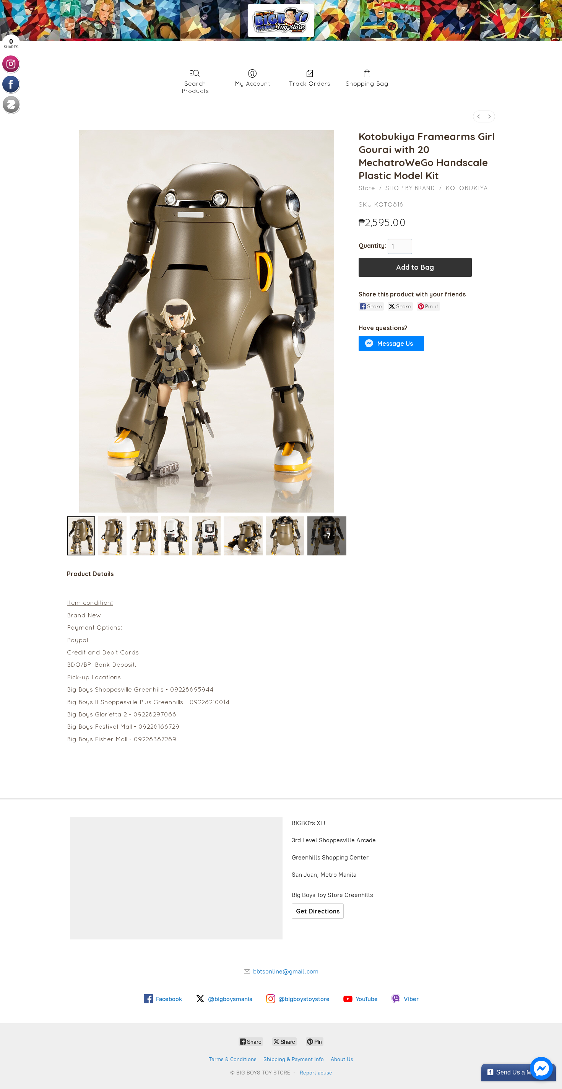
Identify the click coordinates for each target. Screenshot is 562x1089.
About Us (342, 1059)
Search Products (195, 87)
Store (367, 187)
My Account (252, 83)
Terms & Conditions (233, 1059)
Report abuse (316, 1072)
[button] (391, 343)
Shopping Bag (367, 83)
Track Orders (309, 83)
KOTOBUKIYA (466, 187)
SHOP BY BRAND (410, 187)
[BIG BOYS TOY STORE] (281, 20)
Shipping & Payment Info (293, 1059)
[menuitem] (478, 116)
